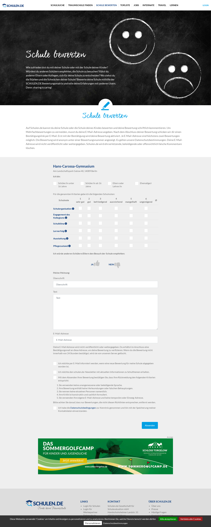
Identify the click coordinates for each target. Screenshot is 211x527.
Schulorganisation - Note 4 (116, 208)
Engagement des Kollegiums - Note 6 (146, 216)
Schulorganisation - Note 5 (131, 208)
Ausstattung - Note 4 (116, 238)
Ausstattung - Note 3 (100, 238)
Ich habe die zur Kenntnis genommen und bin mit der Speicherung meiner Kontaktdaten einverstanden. (107, 409)
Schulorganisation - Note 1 (80, 208)
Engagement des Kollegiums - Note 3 (100, 216)
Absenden (150, 425)
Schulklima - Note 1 (80, 223)
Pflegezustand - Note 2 (89, 245)
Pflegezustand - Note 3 (100, 245)
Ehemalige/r (146, 183)
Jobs (136, 5)
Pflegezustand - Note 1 (80, 245)
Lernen (174, 5)
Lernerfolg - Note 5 (131, 230)
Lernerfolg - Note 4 (116, 230)
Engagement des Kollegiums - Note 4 (116, 216)
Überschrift (58, 278)
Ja (92, 264)
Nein (112, 264)
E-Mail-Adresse (61, 333)
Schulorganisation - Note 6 (146, 208)
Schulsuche (58, 5)
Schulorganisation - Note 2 (89, 208)
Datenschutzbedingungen (83, 407)
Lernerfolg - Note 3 (100, 230)
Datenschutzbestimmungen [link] (115, 523)
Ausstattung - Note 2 (89, 238)
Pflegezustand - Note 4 (116, 245)
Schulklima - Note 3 (100, 223)
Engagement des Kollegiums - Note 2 (89, 216)
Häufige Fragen (159, 512)
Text (55, 291)
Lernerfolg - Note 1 (80, 230)
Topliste (125, 5)
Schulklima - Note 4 (116, 223)
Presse (154, 509)
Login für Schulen (91, 505)
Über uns (155, 505)
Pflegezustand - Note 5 (131, 245)
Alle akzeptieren (168, 519)
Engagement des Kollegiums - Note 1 (80, 216)
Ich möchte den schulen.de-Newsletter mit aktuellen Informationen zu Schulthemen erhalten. (103, 371)
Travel (162, 5)
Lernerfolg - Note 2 (89, 230)
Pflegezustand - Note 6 (146, 245)
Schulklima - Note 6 (146, 223)
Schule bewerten (106, 5)
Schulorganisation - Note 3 (100, 208)
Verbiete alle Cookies (190, 519)
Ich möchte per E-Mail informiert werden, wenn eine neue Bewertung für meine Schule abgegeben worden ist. (106, 365)
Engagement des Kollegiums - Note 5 (131, 216)
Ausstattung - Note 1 (80, 238)
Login (206, 5)
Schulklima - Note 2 (89, 223)
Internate (148, 5)
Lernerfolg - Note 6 (146, 230)
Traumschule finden (80, 5)
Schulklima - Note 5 (131, 223)
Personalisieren (92, 523)
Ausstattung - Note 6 (146, 238)
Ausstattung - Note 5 (131, 238)
